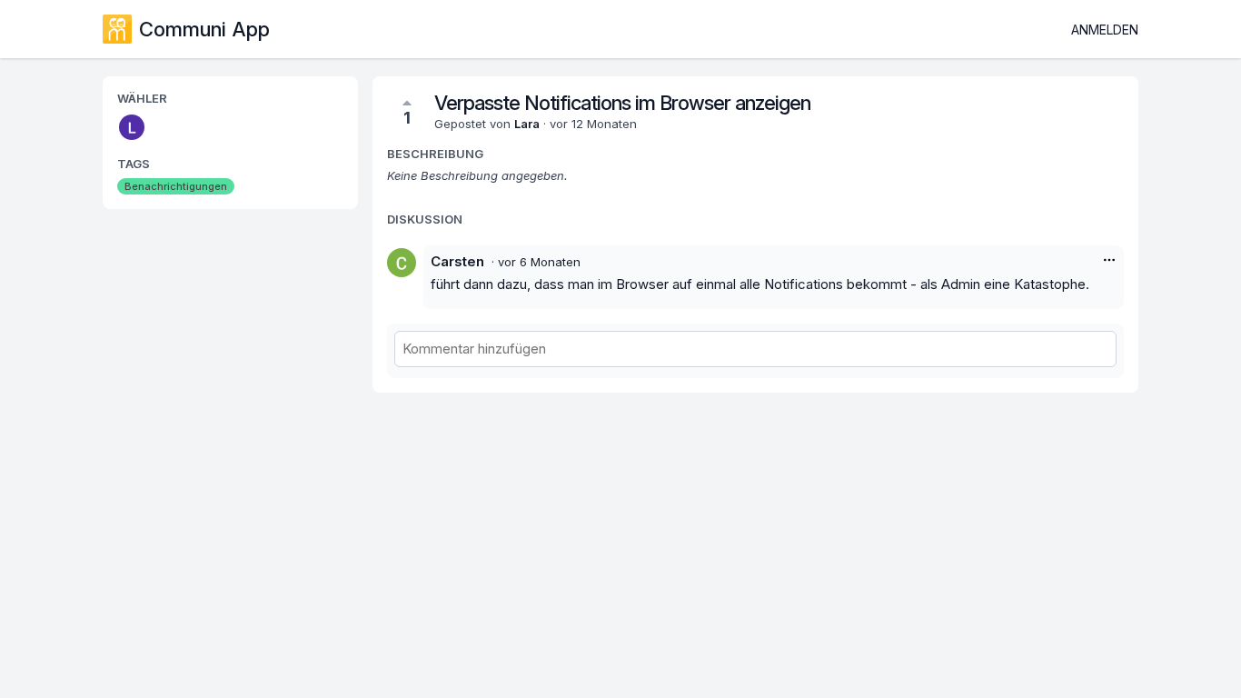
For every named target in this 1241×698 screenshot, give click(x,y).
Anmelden (1104, 29)
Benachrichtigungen (175, 186)
